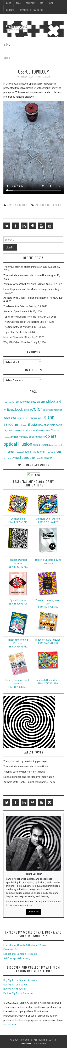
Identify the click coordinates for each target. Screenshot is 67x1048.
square (27, 451)
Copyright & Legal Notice (31, 10)
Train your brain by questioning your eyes (25, 266)
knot (37, 205)
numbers (40, 436)
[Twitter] (6, 226)
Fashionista (27, 1043)
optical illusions (41, 444)
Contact (10, 10)
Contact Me (33, 911)
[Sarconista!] (33, 28)
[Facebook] (15, 226)
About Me (30, 3)
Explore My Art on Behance (18, 993)
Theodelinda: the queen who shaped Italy (25, 275)
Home (8, 3)
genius (40, 418)
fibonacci (33, 418)
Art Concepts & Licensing (16, 958)
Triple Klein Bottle (12, 332)
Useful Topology (33, 71)
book (19, 409)
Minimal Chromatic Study (17, 337)
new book (28, 436)
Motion (55, 430)
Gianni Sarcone (43, 76)
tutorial (41, 451)
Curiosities (22, 205)
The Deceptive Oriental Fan (18, 306)
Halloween (23, 425)
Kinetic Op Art (10, 949)
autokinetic (26, 401)
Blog (18, 3)
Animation (11, 205)
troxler (34, 452)
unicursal (49, 452)
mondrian (36, 430)
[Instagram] (49, 226)
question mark (56, 445)
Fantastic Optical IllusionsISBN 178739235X (18, 563)
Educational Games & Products (20, 953)
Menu (6, 44)
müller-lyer (17, 436)
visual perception (24, 457)
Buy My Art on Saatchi (15, 984)
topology (56, 205)
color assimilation (53, 409)
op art (50, 436)
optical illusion (17, 444)
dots (13, 417)
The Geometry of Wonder (17, 327)
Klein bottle (56, 425)
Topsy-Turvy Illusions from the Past (22, 316)
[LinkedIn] (24, 226)
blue (13, 410)
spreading (18, 452)
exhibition (20, 418)
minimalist (25, 430)
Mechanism (14, 430)
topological (45, 205)
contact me (9, 1024)
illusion (33, 425)
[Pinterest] (32, 226)
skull (5, 452)
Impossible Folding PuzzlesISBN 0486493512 (18, 643)
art (17, 401)
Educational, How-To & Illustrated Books (24, 945)
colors (6, 417)
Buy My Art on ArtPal (14, 989)
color (36, 409)
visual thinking (44, 458)
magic (5, 430)
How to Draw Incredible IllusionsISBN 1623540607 (17, 683)
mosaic (46, 430)
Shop (51, 3)
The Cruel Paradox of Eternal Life (21, 321)
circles (27, 409)
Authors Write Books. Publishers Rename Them (29, 297)
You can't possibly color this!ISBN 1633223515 (47, 603)
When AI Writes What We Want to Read (24, 284)
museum (7, 437)
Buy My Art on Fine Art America (20, 980)
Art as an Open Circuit (15, 311)
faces (27, 418)
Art (41, 3)
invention (44, 425)
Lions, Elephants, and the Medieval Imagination (28, 289)
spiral (11, 451)
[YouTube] (41, 226)
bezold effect (40, 401)
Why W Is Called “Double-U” (17, 342)
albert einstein (9, 402)
